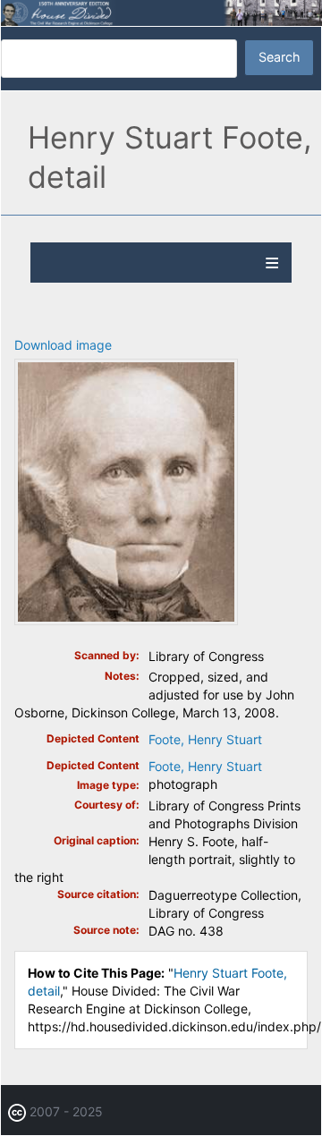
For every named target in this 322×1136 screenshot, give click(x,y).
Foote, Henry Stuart (205, 739)
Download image (63, 344)
